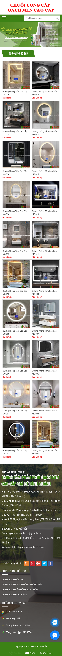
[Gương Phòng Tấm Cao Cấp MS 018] (16, 114)
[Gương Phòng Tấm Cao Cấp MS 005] (46, 354)
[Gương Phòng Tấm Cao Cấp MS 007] (46, 314)
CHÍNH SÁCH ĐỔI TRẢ (13, 579)
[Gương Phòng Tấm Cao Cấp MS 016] (16, 154)
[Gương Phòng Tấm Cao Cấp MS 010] (16, 274)
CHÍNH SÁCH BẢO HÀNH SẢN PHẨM (20, 589)
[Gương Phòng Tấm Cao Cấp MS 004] (16, 394)
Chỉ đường (48, 653)
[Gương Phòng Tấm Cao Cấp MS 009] (46, 274)
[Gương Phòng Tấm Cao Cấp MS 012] (16, 234)
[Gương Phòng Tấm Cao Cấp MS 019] (46, 74)
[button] (4, 18)
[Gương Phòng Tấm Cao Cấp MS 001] (46, 433)
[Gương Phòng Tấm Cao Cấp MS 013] (46, 194)
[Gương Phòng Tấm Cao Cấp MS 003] (46, 394)
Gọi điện (17, 653)
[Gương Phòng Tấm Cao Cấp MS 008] (16, 314)
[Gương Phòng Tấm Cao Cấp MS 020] (16, 74)
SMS (32, 653)
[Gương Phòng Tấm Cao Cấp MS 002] (16, 433)
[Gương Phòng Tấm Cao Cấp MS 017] (46, 114)
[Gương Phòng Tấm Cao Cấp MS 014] (16, 194)
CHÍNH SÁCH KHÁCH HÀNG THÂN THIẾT (22, 584)
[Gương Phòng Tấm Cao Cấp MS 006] (16, 354)
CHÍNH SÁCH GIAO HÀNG (14, 594)
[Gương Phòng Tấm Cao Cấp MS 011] (46, 234)
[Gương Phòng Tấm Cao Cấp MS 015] (46, 154)
